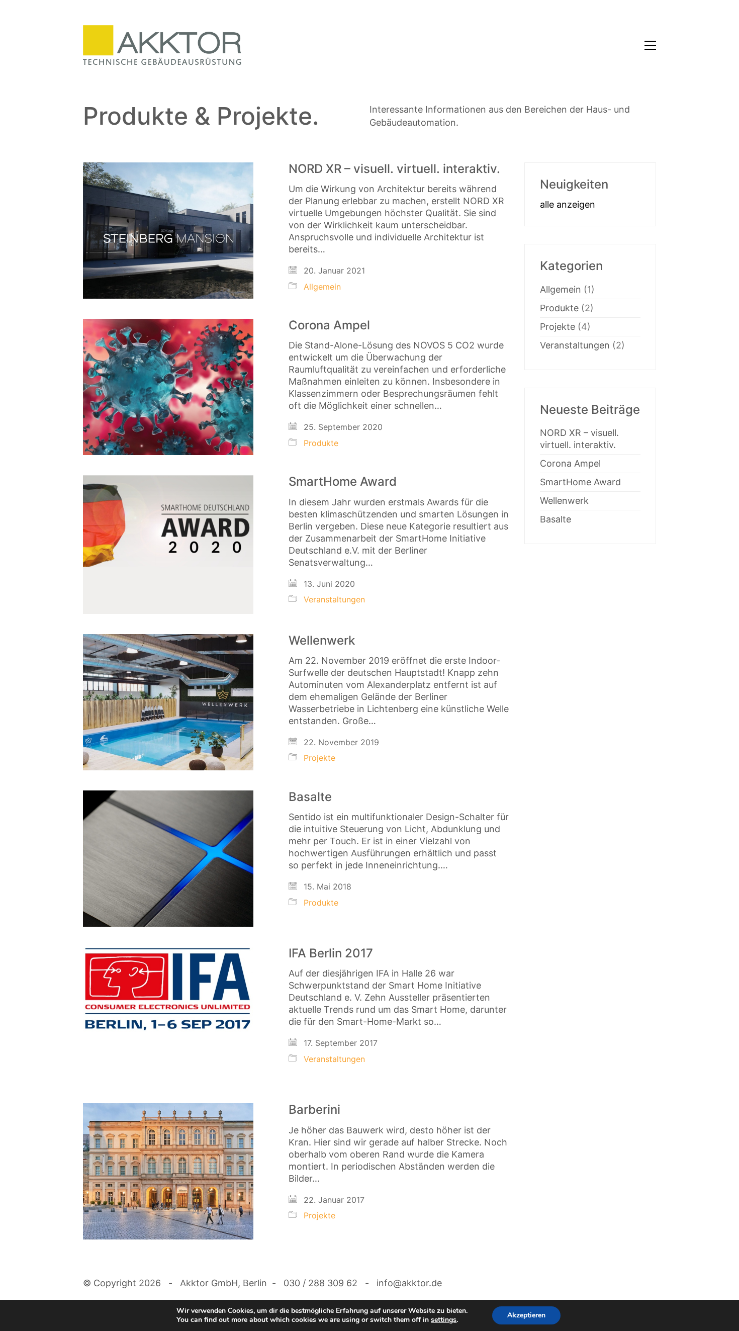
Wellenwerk (322, 640)
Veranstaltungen (334, 599)
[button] (650, 45)
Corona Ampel (329, 325)
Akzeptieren (526, 1315)
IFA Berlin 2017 (331, 953)
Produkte (321, 443)
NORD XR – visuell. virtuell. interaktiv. (394, 168)
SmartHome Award (343, 481)
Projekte (319, 758)
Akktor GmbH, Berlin (223, 1283)
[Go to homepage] (162, 45)
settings (443, 1319)
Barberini (314, 1109)
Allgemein (322, 287)
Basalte (310, 797)
